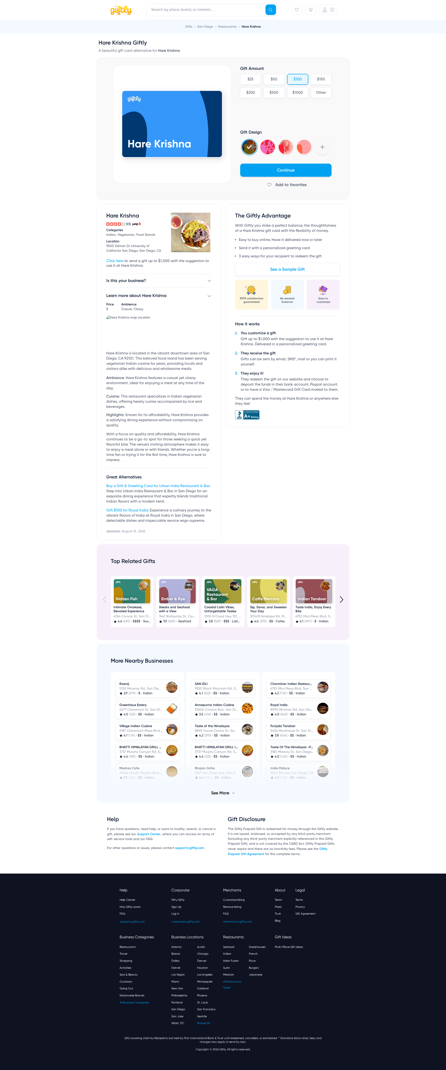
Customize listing (234, 899)
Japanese (255, 974)
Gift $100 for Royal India (127, 510)
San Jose (177, 1016)
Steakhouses (257, 947)
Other (321, 93)
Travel (123, 953)
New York (177, 988)
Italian (227, 953)
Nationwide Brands (132, 995)
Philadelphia (179, 995)
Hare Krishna (251, 27)
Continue (286, 170)
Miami (175, 981)
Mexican (228, 974)
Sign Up (176, 907)
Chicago (202, 953)
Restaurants (128, 947)
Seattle (202, 1016)
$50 (274, 79)
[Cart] (311, 10)
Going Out (126, 988)
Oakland (203, 988)
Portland (177, 1002)
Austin (201, 947)
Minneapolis (204, 981)
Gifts (188, 27)
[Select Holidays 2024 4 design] (249, 147)
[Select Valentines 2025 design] (267, 147)
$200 (250, 93)
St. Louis (202, 1002)
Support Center (148, 834)
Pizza (252, 960)
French (253, 953)
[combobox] (212, 10)
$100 (297, 79)
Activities (125, 967)
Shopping (126, 960)
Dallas (175, 960)
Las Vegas (177, 974)
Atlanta (176, 947)
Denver (201, 960)
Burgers (254, 967)
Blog (277, 920)
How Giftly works (130, 907)
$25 (250, 79)
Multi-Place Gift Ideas (289, 947)
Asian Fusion (231, 960)
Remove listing (232, 907)
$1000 (297, 93)
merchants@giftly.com (237, 921)
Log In (175, 913)
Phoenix (202, 995)
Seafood (228, 947)
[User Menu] (328, 10)
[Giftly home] (120, 10)
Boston (175, 953)
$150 (321, 79)
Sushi (226, 967)
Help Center (127, 899)
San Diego (178, 1009)
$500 (273, 93)
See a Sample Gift (287, 269)
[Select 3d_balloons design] (286, 147)
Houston (202, 967)
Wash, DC (177, 1023)
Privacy (300, 907)
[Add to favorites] (286, 184)
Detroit (176, 967)
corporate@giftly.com (185, 921)
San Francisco (206, 1009)
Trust (278, 913)
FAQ (122, 913)
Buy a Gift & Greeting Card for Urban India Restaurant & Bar (158, 486)
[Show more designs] (322, 147)
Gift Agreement (305, 913)
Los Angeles (204, 974)
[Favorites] (296, 10)
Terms (299, 899)
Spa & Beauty (129, 974)
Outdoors (126, 981)
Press (278, 907)
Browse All (203, 1023)
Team (278, 899)
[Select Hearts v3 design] (304, 147)
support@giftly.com (190, 848)
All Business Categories (134, 1002)
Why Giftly (177, 899)
